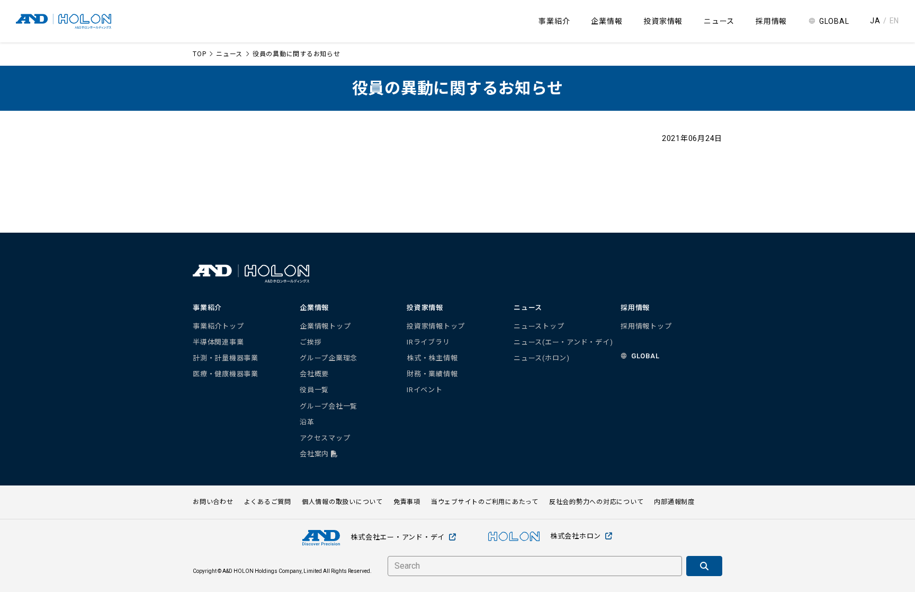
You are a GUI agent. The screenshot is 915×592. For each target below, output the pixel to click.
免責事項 (406, 502)
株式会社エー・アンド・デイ (398, 537)
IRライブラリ (428, 342)
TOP (199, 54)
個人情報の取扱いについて (342, 502)
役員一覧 (314, 390)
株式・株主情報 (432, 358)
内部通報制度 (674, 502)
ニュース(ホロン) (542, 358)
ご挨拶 (310, 342)
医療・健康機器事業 (225, 374)
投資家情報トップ (436, 326)
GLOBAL (834, 21)
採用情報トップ (646, 326)
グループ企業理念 (328, 358)
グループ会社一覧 (328, 406)
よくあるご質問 (267, 502)
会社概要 (314, 374)
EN (895, 20)
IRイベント (425, 390)
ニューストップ (539, 326)
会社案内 (315, 454)
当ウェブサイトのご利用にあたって (485, 502)
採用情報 (771, 21)
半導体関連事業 (218, 342)
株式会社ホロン (575, 536)
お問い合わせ (213, 502)
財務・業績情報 (432, 374)
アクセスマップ (325, 438)
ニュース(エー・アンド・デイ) (563, 342)
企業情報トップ (325, 326)
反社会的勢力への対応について (596, 502)
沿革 (307, 422)
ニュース (229, 54)
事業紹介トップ (218, 326)
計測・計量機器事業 (225, 358)
